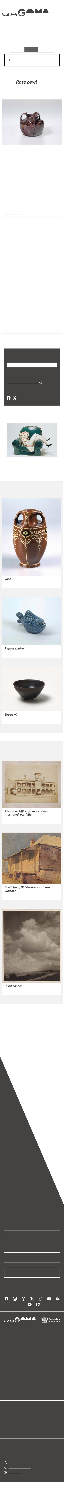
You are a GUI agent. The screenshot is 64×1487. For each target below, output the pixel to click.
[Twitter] (14, 398)
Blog (36, 1383)
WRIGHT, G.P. (12, 819)
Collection (25, 24)
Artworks (12, 37)
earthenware (12, 260)
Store (7, 1391)
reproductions (12, 1038)
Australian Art (12, 213)
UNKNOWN (11, 719)
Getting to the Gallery (21, 1462)
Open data (10, 1383)
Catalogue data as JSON (21, 382)
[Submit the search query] (6, 60)
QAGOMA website (14, 1387)
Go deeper (50, 37)
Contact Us (15, 1472)
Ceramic (9, 244)
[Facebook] (9, 398)
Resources (46, 49)
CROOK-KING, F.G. (15, 990)
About (36, 1387)
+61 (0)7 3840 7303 (20, 1467)
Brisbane (9, 300)
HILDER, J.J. (12, 895)
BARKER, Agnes (14, 583)
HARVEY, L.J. (25, 91)
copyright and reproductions (20, 1042)
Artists (31, 37)
